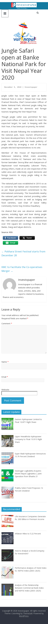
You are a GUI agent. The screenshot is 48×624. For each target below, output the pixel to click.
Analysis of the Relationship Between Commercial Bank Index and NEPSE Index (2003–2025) (29, 588)
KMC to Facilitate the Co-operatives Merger (21, 268)
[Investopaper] (24, 3)
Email (4, 376)
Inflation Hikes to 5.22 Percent (28, 533)
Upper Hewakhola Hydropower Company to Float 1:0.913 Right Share (28, 439)
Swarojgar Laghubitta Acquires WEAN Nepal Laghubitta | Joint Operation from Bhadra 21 (28, 474)
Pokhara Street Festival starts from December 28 (23, 253)
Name (5, 361)
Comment (6, 323)
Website (5, 389)
